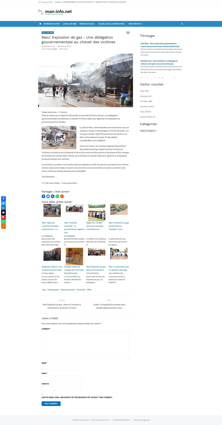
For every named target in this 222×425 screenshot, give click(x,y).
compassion (54, 290)
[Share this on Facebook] (43, 196)
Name (44, 363)
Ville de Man (47, 32)
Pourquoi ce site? (52, 24)
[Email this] (3, 212)
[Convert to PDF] (3, 217)
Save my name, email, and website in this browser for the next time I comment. (77, 397)
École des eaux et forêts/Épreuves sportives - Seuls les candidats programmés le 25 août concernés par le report (160, 78)
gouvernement (68, 290)
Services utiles (86, 24)
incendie (81, 290)
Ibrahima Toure (49, 46)
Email (45, 373)
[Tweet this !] (48, 196)
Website (45, 384)
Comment (46, 329)
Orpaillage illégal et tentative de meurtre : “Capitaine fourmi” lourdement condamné (94, 2)
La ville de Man (70, 24)
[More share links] (62, 196)
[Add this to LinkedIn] (53, 196)
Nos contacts (135, 24)
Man (90, 290)
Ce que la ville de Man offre (111, 24)
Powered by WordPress (121, 420)
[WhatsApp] (57, 196)
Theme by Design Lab (141, 420)
